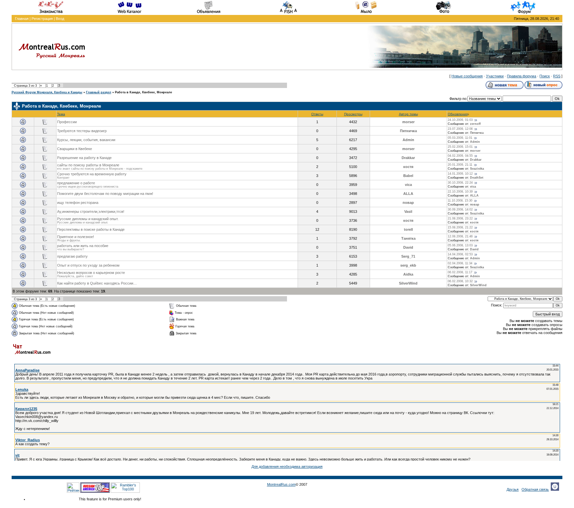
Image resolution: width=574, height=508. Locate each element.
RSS (556, 76)
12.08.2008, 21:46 (460, 236)
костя (408, 167)
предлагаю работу (72, 256)
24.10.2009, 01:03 (460, 120)
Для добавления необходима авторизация (287, 466)
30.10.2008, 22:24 (460, 182)
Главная (22, 19)
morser (408, 122)
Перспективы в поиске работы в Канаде (91, 229)
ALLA (408, 194)
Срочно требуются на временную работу (92, 174)
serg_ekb (408, 265)
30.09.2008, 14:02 (460, 209)
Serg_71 (408, 256)
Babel (408, 176)
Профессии (67, 122)
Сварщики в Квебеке (74, 149)
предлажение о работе (76, 183)
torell (408, 229)
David (408, 247)
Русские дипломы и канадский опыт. (88, 219)
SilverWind (408, 283)
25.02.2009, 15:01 (460, 146)
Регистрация (42, 19)
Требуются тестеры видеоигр (82, 131)
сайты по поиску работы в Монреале (88, 165)
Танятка (408, 238)
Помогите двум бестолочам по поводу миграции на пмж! (105, 194)
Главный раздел (98, 92)
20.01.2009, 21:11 (460, 164)
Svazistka (477, 168)
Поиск (544, 76)
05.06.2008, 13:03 (460, 245)
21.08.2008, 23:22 (460, 218)
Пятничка (408, 131)
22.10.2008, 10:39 (460, 191)
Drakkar (408, 158)
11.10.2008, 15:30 (460, 200)
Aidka (408, 274)
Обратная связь (535, 489)
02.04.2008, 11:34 (460, 263)
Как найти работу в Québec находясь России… (97, 283)
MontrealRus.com (281, 484)
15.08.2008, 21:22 (460, 227)
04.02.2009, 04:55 (460, 155)
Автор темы (408, 114)
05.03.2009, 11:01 (460, 137)
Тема (61, 114)
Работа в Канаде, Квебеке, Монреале (143, 92)
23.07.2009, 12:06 (460, 128)
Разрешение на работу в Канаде (84, 158)
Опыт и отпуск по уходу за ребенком (88, 265)
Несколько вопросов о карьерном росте (91, 273)
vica (408, 185)
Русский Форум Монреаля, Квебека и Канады (47, 92)
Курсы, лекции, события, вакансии (86, 140)
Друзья (513, 489)
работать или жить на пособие (82, 246)
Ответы (317, 114)
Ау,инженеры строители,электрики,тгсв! (90, 211)
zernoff (475, 124)
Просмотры (353, 114)
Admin (408, 140)
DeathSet (476, 177)
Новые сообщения (467, 76)
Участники (495, 76)
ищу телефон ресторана (77, 203)
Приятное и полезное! (75, 237)
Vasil (408, 211)
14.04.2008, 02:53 (460, 254)
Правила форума (521, 76)
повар (408, 203)
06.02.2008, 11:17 (460, 272)
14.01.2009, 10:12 (460, 173)
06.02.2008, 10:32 (460, 281)
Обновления (458, 114)
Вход (60, 19)
